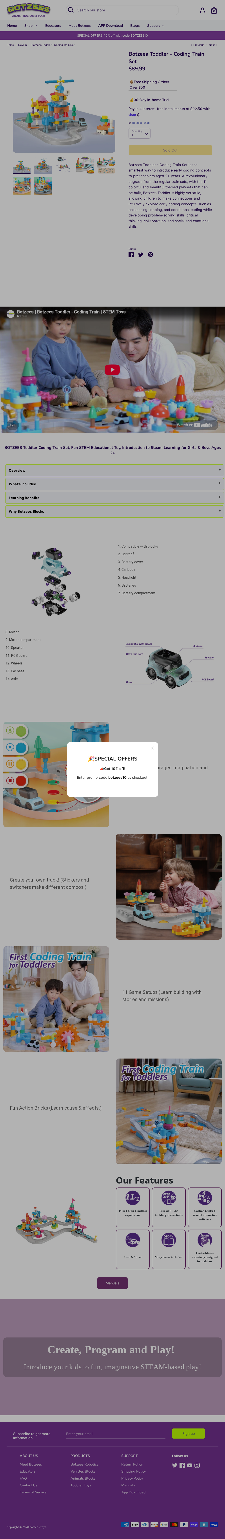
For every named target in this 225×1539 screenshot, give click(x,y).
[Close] (152, 748)
